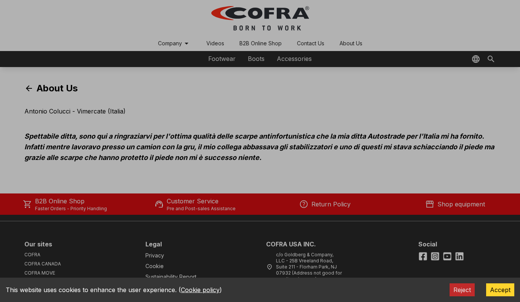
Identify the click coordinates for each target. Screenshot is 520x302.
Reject (462, 290)
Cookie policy (200, 290)
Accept (500, 290)
